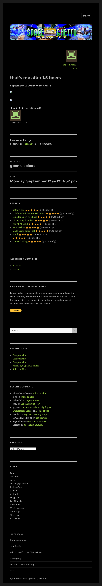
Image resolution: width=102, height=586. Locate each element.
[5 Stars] (22, 108)
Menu (86, 16)
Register (17, 265)
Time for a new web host (25, 217)
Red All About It (20, 224)
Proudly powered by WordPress (35, 579)
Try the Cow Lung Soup (35, 414)
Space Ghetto (15, 579)
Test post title (19, 355)
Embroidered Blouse (22, 411)
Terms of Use (42, 411)
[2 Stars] (14, 108)
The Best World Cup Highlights (36, 407)
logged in (27, 144)
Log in (16, 269)
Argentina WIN (33, 400)
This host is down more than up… (29, 213)
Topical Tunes (43, 418)
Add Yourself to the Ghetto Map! (26, 552)
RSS (12, 571)
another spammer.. (37, 421)
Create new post (18, 540)
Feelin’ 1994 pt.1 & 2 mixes (26, 365)
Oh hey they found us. (23, 220)
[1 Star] (11, 108)
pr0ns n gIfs (18, 210)
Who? (15, 234)
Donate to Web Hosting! (22, 564)
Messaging (15, 558)
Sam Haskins (19, 227)
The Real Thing (20, 241)
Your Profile (15, 546)
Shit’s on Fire (19, 369)
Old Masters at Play (30, 404)
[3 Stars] (17, 108)
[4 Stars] (19, 108)
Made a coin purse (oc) (24, 231)
